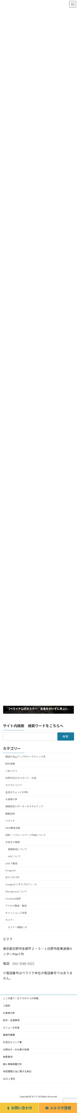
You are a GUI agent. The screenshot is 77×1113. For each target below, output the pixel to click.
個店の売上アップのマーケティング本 (25, 756)
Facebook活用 (13, 898)
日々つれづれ (12, 877)
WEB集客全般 (12, 827)
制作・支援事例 (11, 1020)
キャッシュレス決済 (16, 913)
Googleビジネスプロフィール (21, 884)
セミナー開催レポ (17, 927)
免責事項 (7, 1056)
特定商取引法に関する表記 (17, 1071)
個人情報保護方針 (12, 1064)
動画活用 (10, 813)
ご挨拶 (6, 1005)
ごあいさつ (11, 770)
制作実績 (10, 763)
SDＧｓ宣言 (9, 1078)
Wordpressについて (16, 891)
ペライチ (10, 820)
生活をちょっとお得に (17, 792)
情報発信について (17, 849)
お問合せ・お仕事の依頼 (16, 1049)
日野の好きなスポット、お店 (20, 777)
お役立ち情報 (12, 842)
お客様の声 (11, 799)
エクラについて (13, 785)
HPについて (14, 856)
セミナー (10, 920)
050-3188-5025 (23, 963)
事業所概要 (9, 1034)
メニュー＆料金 (11, 1027)
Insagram (10, 870)
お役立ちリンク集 (12, 1042)
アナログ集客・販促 (16, 905)
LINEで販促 (11, 863)
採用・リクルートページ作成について (25, 835)
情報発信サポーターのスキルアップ (24, 806)
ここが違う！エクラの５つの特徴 (20, 998)
